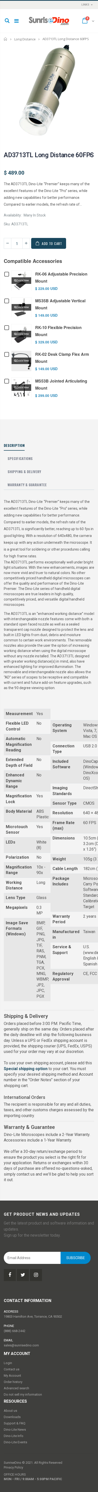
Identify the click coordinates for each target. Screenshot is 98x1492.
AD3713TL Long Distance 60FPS (49, 155)
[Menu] (16, 21)
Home (6, 39)
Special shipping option (25, 1068)
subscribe (75, 1258)
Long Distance (25, 39)
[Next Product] (90, 155)
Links (85, 4)
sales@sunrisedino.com (21, 1345)
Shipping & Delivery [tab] (24, 471)
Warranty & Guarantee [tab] (27, 484)
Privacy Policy (13, 1467)
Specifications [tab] (20, 458)
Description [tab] (14, 445)
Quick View (22, 280)
